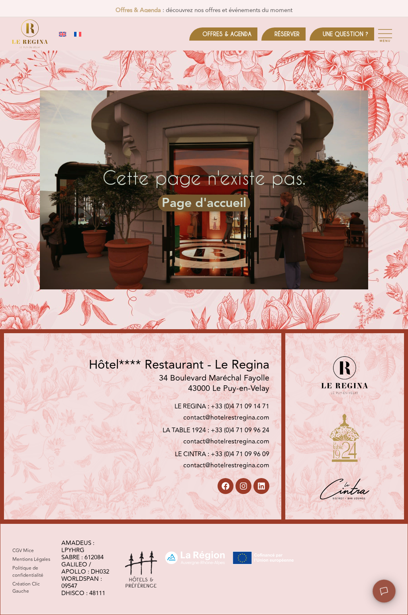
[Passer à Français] (77, 34)
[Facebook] (225, 486)
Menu (385, 41)
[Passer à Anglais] (62, 34)
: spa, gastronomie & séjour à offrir (204, 8)
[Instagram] (243, 486)
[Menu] (385, 34)
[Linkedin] (261, 486)
